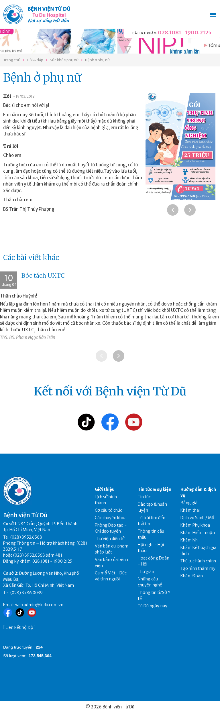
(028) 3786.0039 (26, 592)
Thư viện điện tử (110, 538)
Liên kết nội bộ (19, 627)
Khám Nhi (189, 540)
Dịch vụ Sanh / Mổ (197, 517)
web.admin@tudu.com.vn (39, 604)
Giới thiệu (105, 489)
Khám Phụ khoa (195, 525)
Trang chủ (11, 60)
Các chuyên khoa (111, 517)
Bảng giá (188, 502)
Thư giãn (146, 571)
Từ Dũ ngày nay (152, 605)
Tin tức (144, 496)
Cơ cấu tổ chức (108, 510)
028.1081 (169, 32)
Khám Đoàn (191, 575)
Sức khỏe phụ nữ (64, 60)
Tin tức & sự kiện (154, 489)
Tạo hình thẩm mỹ (197, 568)
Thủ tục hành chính (198, 561)
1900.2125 (198, 32)
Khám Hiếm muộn (197, 532)
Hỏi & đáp (35, 60)
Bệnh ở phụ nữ (97, 60)
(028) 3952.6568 (26, 537)
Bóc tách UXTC (43, 275)
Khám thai (190, 510)
